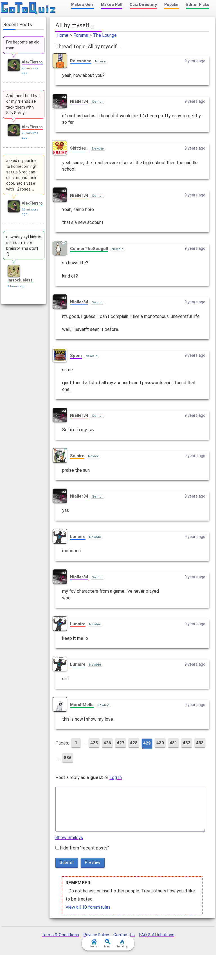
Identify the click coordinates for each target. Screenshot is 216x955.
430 (160, 742)
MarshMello (82, 704)
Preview (92, 862)
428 (134, 742)
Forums (80, 35)
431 (173, 742)
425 (94, 742)
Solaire (77, 455)
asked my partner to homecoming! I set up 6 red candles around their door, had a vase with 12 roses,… (22, 174)
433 (200, 742)
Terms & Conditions (60, 934)
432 (186, 742)
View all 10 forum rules (88, 907)
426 (107, 742)
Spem (76, 355)
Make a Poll (111, 4)
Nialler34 (79, 101)
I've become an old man (22, 45)
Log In (115, 777)
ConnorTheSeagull (89, 248)
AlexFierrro (32, 62)
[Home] (28, 8)
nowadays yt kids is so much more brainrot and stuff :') (23, 245)
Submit (67, 862)
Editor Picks (197, 4)
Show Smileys (69, 837)
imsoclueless (20, 280)
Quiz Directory (143, 4)
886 (67, 757)
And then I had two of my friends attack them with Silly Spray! (23, 104)
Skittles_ (79, 148)
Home (62, 35)
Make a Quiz (82, 4)
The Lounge (105, 35)
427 (120, 742)
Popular (171, 4)
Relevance (80, 60)
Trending (122, 946)
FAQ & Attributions (156, 934)
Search (108, 946)
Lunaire (78, 536)
